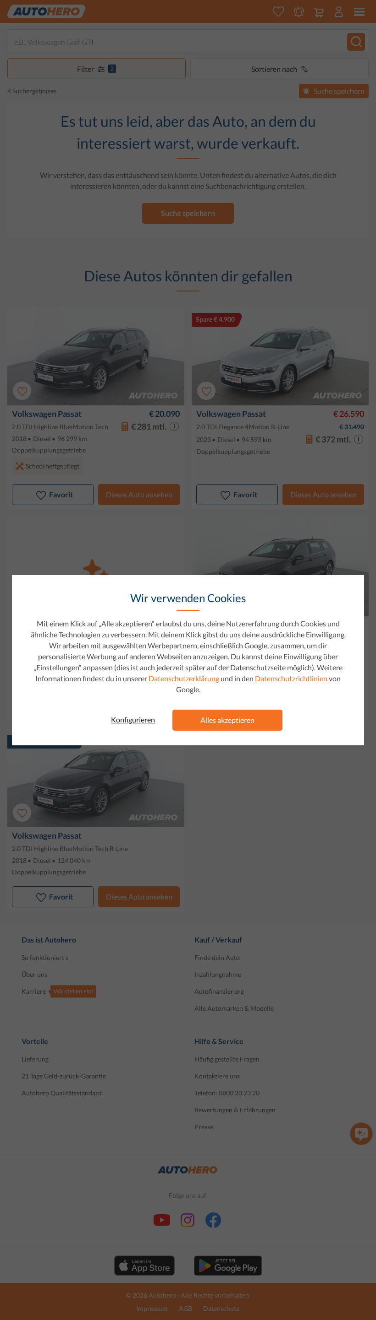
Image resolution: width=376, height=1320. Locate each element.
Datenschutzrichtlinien (291, 678)
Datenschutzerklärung (184, 678)
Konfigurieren (133, 719)
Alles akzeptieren (227, 720)
